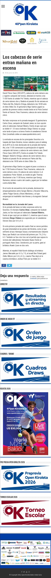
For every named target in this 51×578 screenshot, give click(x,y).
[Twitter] (24, 571)
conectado (33, 278)
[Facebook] (22, 571)
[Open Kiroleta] (25, 14)
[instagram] (29, 571)
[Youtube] (27, 571)
